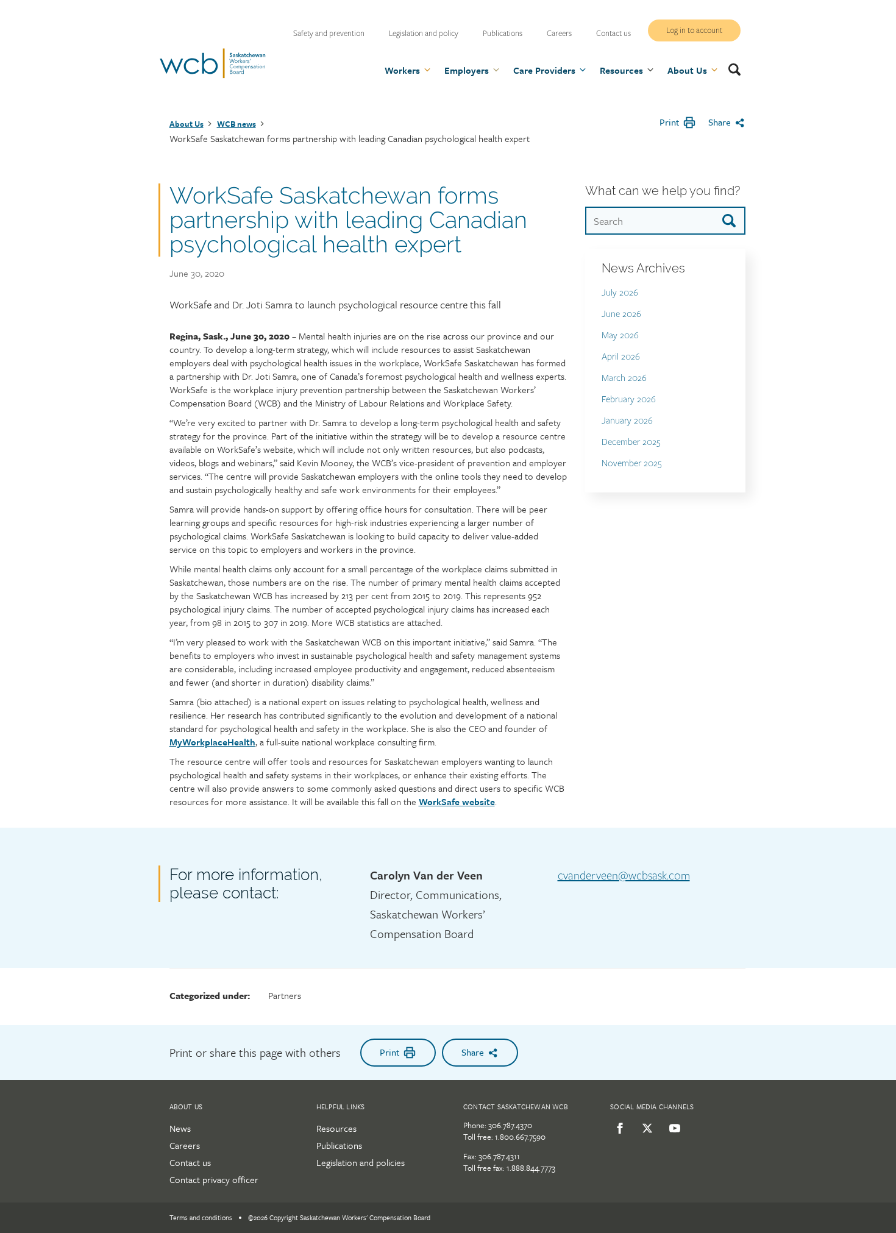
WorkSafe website (457, 801)
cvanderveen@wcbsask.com (624, 876)
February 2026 (629, 399)
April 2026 (621, 357)
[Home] (212, 76)
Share (719, 122)
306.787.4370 (510, 1125)
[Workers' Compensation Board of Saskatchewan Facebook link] (617, 1128)
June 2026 (621, 314)
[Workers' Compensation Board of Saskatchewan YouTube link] (672, 1128)
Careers (559, 33)
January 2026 (627, 421)
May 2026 (620, 335)
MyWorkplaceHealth (212, 741)
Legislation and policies (360, 1162)
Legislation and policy (423, 33)
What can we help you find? (662, 190)
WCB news (236, 124)
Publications (502, 33)
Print (669, 122)
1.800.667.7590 (520, 1137)
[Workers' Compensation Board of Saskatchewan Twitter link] (645, 1128)
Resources (336, 1128)
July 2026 (620, 293)
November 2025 (632, 463)
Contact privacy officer (213, 1179)
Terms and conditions (200, 1217)
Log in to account (694, 30)
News (180, 1128)
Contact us (613, 33)
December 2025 (631, 442)
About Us (186, 124)
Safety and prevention (328, 33)
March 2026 (624, 378)
